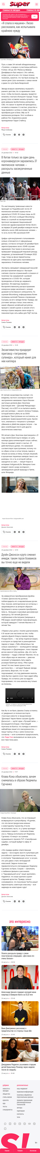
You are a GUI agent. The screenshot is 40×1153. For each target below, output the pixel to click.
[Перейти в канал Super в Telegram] (14, 1123)
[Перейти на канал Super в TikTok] (34, 1123)
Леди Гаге (9, 737)
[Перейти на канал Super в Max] (5, 1123)
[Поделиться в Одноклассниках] (23, 135)
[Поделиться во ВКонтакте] (15, 135)
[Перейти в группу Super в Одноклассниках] (19, 1123)
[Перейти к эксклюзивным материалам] (20, 10)
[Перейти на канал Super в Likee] (5, 1128)
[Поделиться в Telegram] (19, 135)
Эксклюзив (33, 1151)
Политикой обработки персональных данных (14, 16)
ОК (34, 16)
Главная (7, 1151)
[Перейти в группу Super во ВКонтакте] (10, 1123)
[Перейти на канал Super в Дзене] (24, 1123)
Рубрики (20, 1151)
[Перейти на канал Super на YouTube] (29, 1123)
